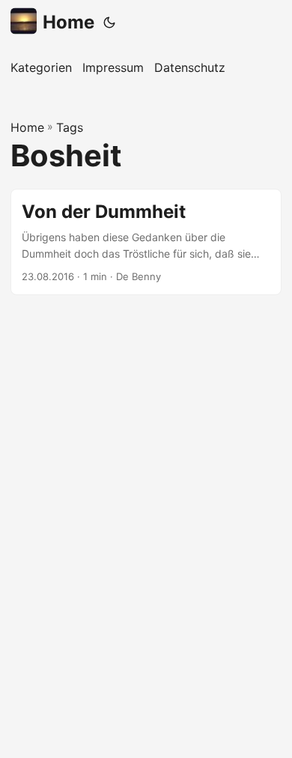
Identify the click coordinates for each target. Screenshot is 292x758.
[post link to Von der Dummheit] (146, 242)
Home (68, 22)
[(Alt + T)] (109, 22)
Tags (69, 127)
